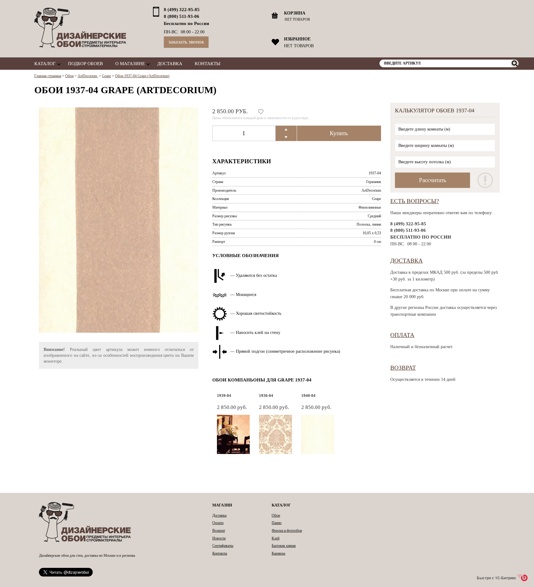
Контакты (207, 63)
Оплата (402, 335)
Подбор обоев (85, 63)
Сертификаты (222, 545)
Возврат (403, 367)
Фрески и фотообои (287, 530)
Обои (276, 515)
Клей (275, 538)
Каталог (45, 63)
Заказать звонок (186, 42)
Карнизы (278, 553)
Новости (219, 538)
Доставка (169, 63)
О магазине (130, 63)
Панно (277, 523)
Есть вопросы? (414, 201)
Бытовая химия (284, 545)
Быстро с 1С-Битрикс (496, 578)
